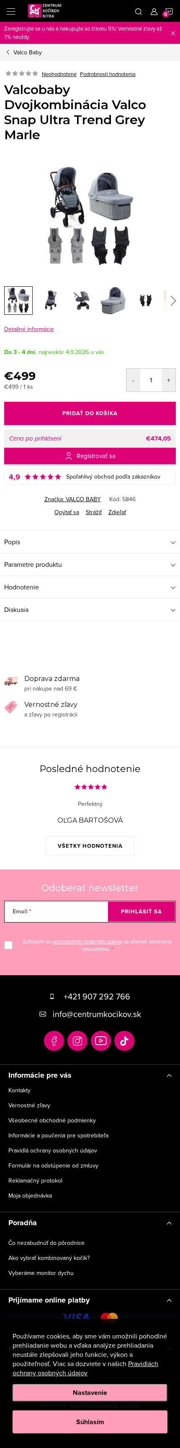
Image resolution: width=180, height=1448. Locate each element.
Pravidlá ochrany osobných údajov (52, 1150)
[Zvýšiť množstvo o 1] (168, 380)
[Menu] (11, 11)
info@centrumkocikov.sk (97, 1014)
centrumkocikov (77, 1041)
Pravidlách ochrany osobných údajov (85, 1368)
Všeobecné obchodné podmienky (52, 1120)
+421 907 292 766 (97, 996)
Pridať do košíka (90, 413)
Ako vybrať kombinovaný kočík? (49, 1258)
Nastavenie (90, 1392)
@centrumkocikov (124, 1041)
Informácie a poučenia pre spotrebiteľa (58, 1135)
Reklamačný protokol (35, 1180)
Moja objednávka (30, 1195)
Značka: (72, 499)
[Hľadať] (138, 11)
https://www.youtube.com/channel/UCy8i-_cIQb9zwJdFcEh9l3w (101, 1041)
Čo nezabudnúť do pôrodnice (46, 1243)
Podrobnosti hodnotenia (108, 74)
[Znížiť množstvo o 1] (133, 380)
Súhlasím (90, 1422)
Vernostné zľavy (29, 1105)
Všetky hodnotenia (90, 846)
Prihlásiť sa (141, 911)
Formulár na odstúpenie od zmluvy (53, 1165)
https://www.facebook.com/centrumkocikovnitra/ (54, 1041)
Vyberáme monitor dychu (41, 1273)
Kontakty (19, 1090)
